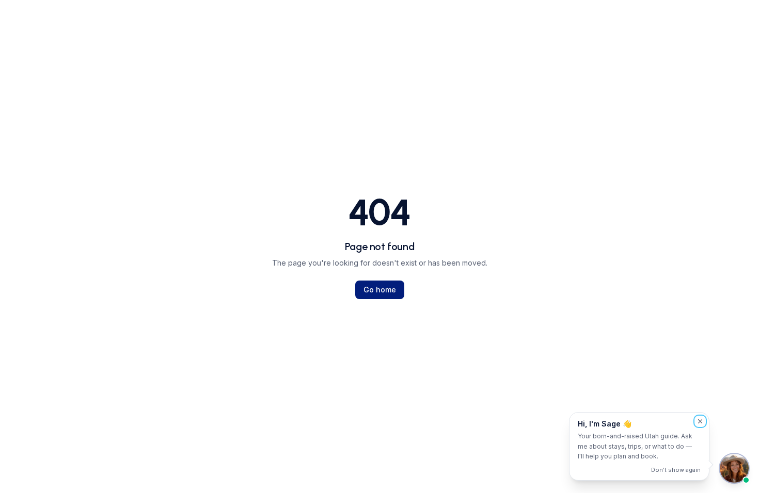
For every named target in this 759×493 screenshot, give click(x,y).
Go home (379, 289)
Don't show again (676, 469)
